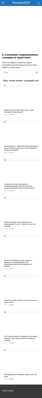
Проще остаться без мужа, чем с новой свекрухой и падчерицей (19, 111)
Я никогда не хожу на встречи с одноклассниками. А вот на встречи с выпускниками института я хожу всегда (19, 186)
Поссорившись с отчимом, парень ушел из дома (20, 375)
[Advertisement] (21, 28)
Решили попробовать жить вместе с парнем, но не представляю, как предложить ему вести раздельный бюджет (18, 263)
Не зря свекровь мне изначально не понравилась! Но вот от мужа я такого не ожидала (19, 224)
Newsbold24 (21, 3)
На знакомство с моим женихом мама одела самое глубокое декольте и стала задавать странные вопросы (21, 148)
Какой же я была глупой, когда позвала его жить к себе (20, 301)
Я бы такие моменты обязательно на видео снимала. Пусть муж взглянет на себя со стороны (20, 338)
